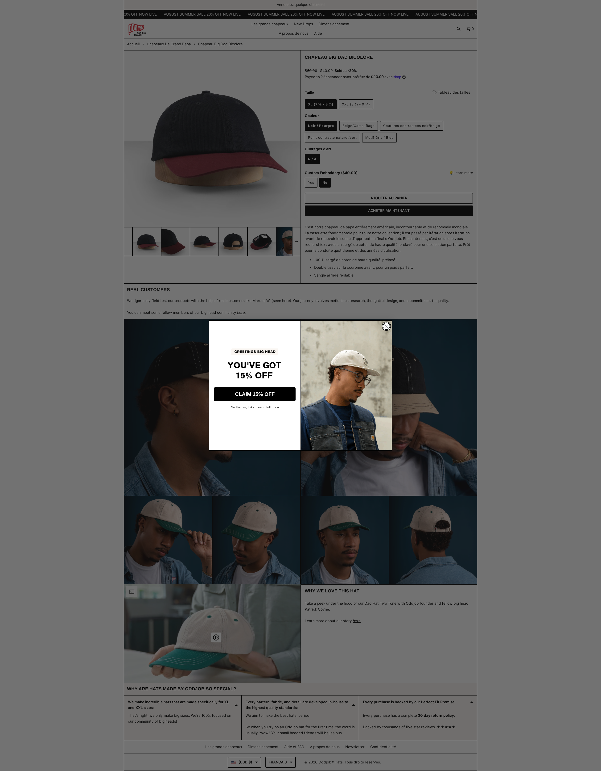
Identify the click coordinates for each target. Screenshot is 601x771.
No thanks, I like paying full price (255, 407)
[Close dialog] (386, 326)
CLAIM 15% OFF (255, 394)
